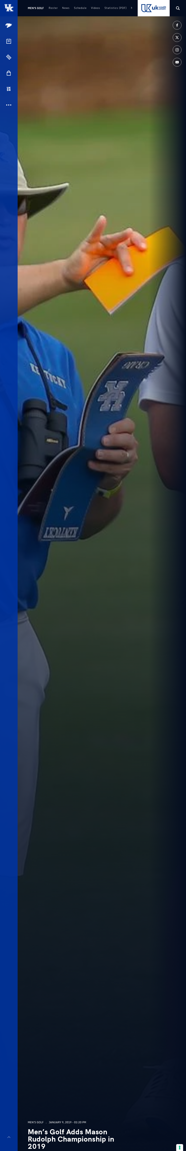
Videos (95, 8)
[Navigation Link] (9, 25)
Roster (53, 8)
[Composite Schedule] (8, 41)
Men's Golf (36, 8)
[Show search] (178, 8)
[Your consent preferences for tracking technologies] (179, 1147)
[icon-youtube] (177, 62)
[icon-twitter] (177, 37)
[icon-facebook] (177, 25)
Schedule (80, 8)
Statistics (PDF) (115, 8)
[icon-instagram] (177, 50)
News (66, 8)
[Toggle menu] (9, 1137)
